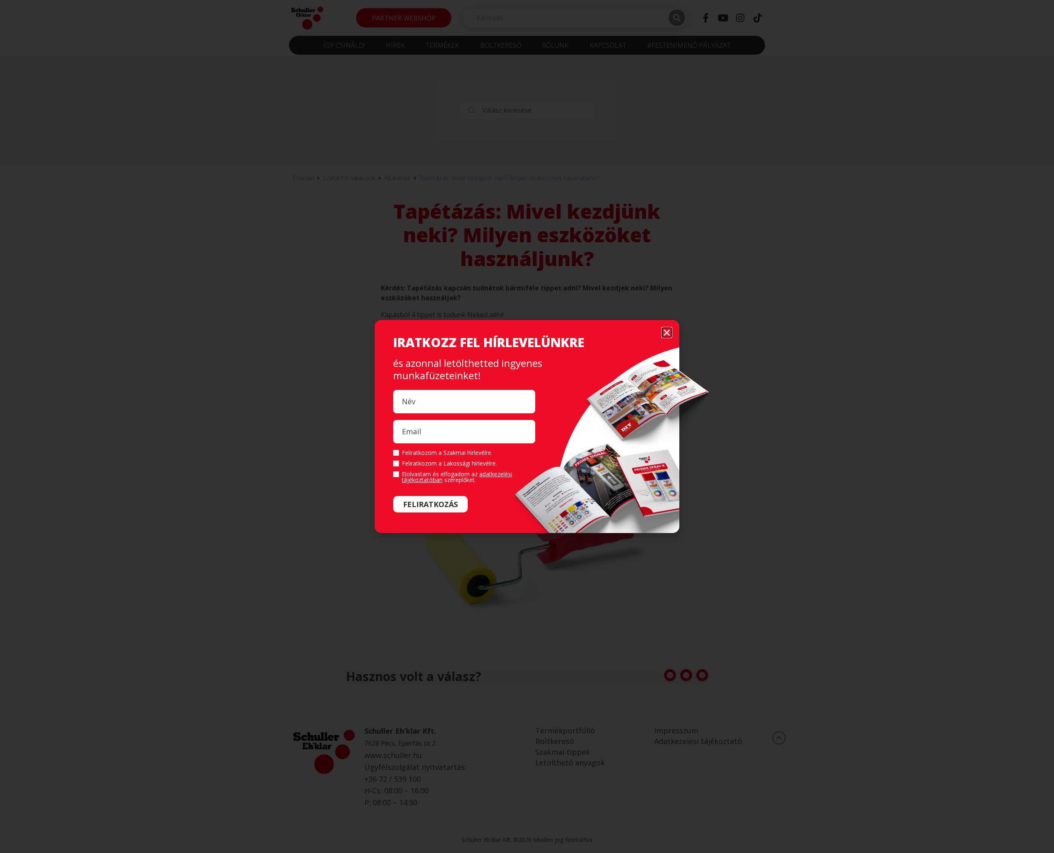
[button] (666, 332)
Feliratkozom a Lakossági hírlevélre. (449, 463)
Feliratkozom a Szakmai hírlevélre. (447, 453)
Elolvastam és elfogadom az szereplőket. (457, 477)
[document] (527, 426)
